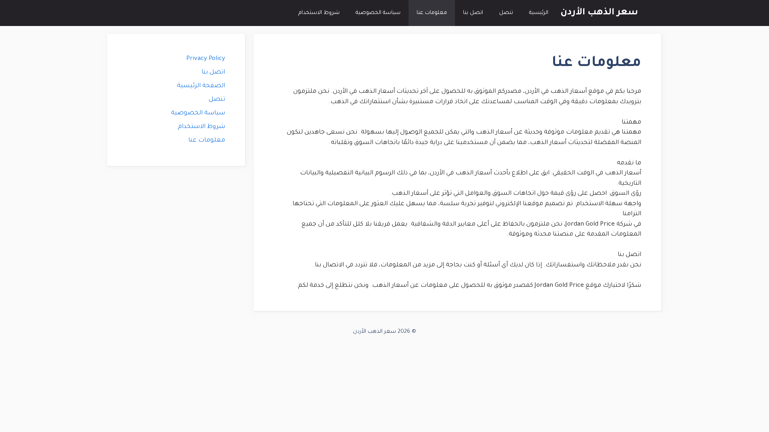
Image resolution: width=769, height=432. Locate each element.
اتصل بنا (473, 13)
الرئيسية (538, 13)
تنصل (506, 13)
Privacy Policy (205, 59)
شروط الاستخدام (319, 13)
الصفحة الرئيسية (201, 86)
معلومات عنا (432, 13)
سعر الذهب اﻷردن (599, 13)
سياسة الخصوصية (378, 13)
